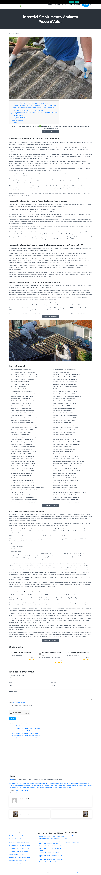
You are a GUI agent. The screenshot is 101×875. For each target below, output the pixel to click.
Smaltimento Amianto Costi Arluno (49, 843)
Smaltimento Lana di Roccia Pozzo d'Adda (53, 785)
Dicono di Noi (14, 114)
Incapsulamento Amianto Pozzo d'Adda (41, 787)
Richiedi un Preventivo (16, 120)
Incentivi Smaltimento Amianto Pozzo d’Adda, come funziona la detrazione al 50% (34, 105)
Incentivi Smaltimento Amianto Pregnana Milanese (25, 735)
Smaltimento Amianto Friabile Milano (19, 845)
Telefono (53, 685)
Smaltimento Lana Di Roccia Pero (48, 862)
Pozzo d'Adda (14, 792)
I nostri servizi (14, 109)
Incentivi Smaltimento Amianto (21, 790)
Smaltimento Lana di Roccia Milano (19, 851)
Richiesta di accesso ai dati (72, 842)
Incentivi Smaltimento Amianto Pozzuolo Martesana (25, 728)
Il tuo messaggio (13, 691)
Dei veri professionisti (18, 119)
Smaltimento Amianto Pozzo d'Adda (19, 783)
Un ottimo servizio (18, 115)
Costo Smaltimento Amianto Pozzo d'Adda (61, 783)
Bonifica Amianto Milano (16, 864)
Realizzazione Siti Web (60, 872)
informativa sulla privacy (19, 702)
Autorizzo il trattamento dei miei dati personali (22, 705)
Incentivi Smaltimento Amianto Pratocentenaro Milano (26, 731)
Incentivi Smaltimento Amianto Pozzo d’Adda (22, 102)
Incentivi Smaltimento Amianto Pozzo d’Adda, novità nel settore (30, 104)
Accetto (71, 2)
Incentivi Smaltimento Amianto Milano (22, 726)
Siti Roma (68, 872)
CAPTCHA (11, 708)
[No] (99, 2)
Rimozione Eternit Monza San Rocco (49, 838)
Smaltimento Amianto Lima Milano (49, 853)
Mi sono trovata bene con (19, 117)
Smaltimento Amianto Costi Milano (19, 848)
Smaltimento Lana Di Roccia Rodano (49, 841)
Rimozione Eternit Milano (16, 839)
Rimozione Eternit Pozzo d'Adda (39, 783)
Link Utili (15, 122)
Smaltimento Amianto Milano (17, 836)
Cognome (53, 682)
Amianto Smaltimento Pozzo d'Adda (76, 785)
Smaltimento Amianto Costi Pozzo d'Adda (29, 785)
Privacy (67, 839)
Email (11, 685)
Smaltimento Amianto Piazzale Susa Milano (51, 836)
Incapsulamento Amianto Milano (18, 861)
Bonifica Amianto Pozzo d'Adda (62, 787)
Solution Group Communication (78, 872)
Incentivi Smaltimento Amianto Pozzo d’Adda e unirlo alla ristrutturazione (36, 112)
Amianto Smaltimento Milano (17, 854)
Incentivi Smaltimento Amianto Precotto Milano (24, 733)
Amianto (11, 779)
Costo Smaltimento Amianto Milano (19, 842)
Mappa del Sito (69, 836)
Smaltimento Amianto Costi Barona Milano (51, 859)
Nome (10, 682)
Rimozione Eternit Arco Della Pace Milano (51, 846)
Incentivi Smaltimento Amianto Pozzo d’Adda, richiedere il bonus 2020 (33, 107)
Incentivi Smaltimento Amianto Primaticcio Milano (25, 738)
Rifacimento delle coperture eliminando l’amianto (28, 110)
